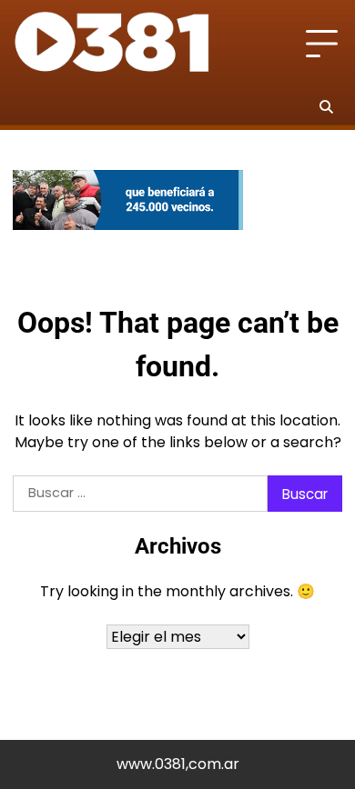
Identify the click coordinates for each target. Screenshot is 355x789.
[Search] (325, 106)
